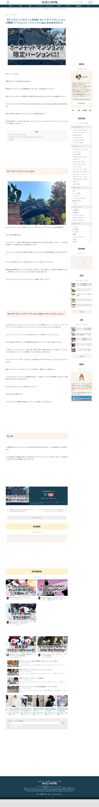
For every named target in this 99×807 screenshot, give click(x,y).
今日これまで (49, 6)
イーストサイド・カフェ (82, 162)
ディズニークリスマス (82, 220)
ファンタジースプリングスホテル (82, 130)
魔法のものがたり (82, 200)
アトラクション (17, 89)
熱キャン (87, 258)
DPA (19, 726)
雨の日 (82, 234)
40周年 (83, 264)
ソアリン (82, 203)
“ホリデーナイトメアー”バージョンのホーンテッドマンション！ (26, 137)
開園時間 (78, 6)
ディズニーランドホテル (82, 132)
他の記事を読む (81, 103)
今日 (73, 110)
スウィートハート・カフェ (82, 164)
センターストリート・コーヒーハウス (82, 176)
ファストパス (82, 196)
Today (10, 6)
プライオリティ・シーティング (82, 149)
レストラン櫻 (82, 184)
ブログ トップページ (37, 517)
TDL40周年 (82, 212)
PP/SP (59, 6)
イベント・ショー (81, 207)
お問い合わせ (78, 399)
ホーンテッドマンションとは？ (18, 134)
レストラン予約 (82, 154)
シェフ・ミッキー (82, 166)
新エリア (68, 6)
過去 (30, 6)
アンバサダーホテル (82, 137)
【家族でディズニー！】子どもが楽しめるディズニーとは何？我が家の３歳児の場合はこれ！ (21, 510)
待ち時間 (84, 110)
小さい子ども (82, 232)
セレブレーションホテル (82, 140)
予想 (20, 6)
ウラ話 (82, 239)
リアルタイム (39, 6)
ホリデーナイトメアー (12, 104)
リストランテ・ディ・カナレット (82, 169)
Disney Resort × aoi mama (83, 99)
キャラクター (47, 377)
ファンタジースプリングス (82, 198)
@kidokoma (78, 397)
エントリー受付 (82, 193)
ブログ (88, 6)
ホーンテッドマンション (47, 96)
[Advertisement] (37, 154)
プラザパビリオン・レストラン (82, 179)
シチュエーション (76, 223)
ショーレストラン (82, 152)
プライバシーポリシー (57, 794)
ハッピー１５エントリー (82, 236)
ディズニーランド (31, 227)
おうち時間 (82, 229)
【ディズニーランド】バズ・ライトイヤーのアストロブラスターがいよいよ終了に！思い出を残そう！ (51, 510)
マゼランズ (82, 181)
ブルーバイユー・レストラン (82, 174)
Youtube (82, 241)
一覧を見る (81, 312)
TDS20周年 (82, 210)
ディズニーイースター (82, 215)
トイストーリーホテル (82, 142)
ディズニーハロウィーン (54, 536)
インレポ (82, 227)
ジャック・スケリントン (51, 334)
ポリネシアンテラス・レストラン (82, 157)
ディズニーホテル (81, 127)
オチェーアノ (82, 159)
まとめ (11, 139)
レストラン (13, 726)
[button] (8, 2)
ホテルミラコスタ (82, 135)
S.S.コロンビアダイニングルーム (82, 171)
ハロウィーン (42, 536)
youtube (84, 261)
